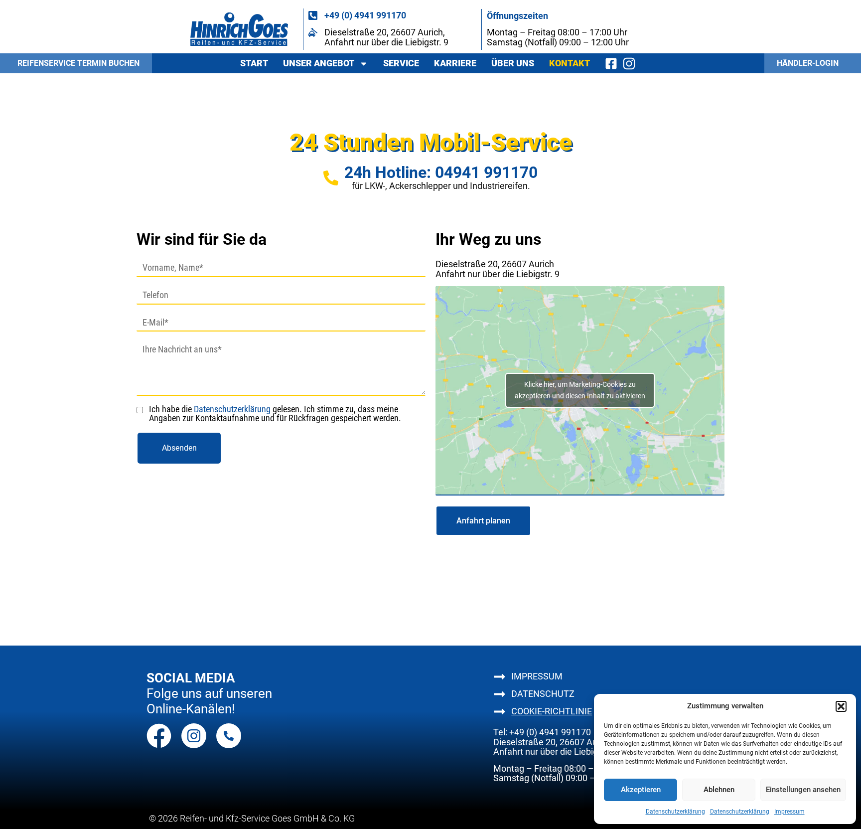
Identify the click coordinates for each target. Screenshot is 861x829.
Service (401, 63)
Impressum (789, 811)
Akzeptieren (641, 789)
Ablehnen (719, 789)
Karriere (455, 63)
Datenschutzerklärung (675, 811)
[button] (841, 706)
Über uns (512, 63)
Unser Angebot (318, 63)
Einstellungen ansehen (803, 789)
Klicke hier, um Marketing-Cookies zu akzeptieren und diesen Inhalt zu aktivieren (580, 390)
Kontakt (569, 63)
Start (254, 63)
